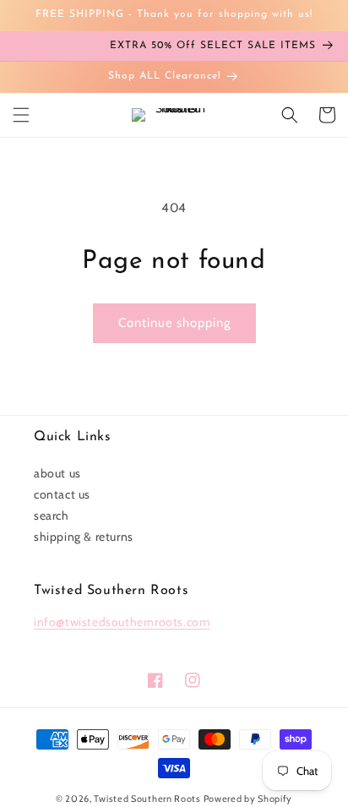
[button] (21, 115)
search (51, 515)
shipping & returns (83, 536)
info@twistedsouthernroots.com (121, 622)
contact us (62, 494)
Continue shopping (174, 322)
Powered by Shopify (248, 798)
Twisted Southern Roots (147, 798)
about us (57, 473)
